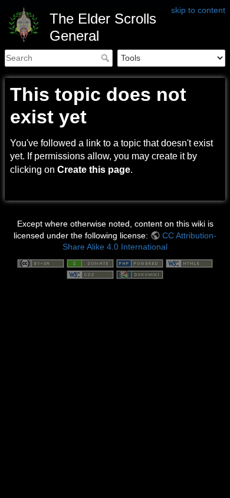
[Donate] (90, 262)
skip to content (198, 10)
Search (106, 58)
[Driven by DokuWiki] (139, 274)
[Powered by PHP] (139, 262)
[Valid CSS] (90, 274)
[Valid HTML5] (189, 262)
